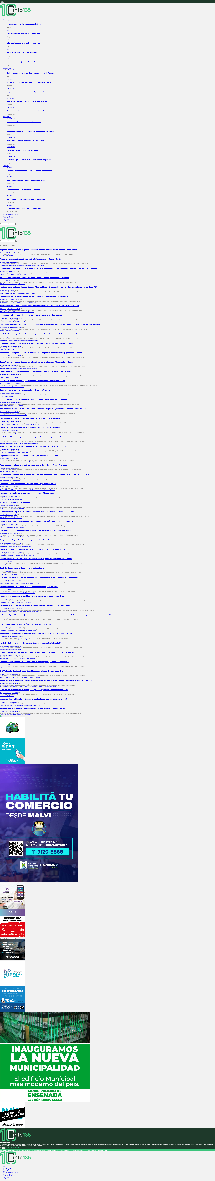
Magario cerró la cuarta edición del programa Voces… (28, 92)
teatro (19, 387)
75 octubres (10, 424)
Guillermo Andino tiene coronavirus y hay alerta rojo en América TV (28, 484)
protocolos (17, 480)
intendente (14, 518)
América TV (10, 490)
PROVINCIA (7, 68)
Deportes (24, 714)
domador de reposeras (11, 639)
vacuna (13, 358)
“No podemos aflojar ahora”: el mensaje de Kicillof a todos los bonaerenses (31, 540)
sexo (29, 602)
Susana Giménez (17, 368)
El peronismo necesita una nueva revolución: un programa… (30, 171)
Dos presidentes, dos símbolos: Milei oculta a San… (26, 180)
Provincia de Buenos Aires (34, 611)
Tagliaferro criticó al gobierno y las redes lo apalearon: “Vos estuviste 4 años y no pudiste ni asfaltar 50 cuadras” (47, 680)
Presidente (37, 705)
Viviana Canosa (48, 536)
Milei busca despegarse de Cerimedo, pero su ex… (26, 62)
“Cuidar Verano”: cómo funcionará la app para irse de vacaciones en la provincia (33, 399)
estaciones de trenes (14, 527)
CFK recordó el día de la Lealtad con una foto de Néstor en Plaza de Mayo (30, 418)
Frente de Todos (19, 340)
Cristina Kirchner (20, 424)
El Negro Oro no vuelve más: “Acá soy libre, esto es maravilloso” (26, 624)
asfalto (1, 686)
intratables (21, 293)
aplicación (2, 405)
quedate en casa (21, 284)
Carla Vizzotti (3, 255)
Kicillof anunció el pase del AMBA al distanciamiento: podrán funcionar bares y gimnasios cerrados (41, 353)
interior (23, 705)
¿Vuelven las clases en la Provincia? (15, 502)
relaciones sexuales (23, 602)
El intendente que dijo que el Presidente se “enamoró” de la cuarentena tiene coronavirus (37, 512)
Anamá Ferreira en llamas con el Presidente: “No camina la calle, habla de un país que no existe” (39, 306)
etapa (17, 452)
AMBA (2, 377)
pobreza (17, 330)
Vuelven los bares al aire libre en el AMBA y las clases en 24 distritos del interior (33, 446)
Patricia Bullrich (40, 536)
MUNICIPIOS (7, 117)
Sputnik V (42, 265)
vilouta (33, 293)
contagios (15, 490)
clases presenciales (5, 452)
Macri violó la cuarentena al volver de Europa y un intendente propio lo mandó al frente (36, 634)
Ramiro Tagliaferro (43, 686)
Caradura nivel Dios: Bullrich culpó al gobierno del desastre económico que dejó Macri (35, 531)
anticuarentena (4, 368)
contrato (6, 321)
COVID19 (3, 518)
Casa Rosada (3, 574)
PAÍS (4, 19)
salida (20, 499)
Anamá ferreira (14, 312)
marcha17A (32, 677)
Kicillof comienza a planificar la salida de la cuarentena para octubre (29, 587)
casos (1, 461)
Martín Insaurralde (24, 658)
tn (29, 621)
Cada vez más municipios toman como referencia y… (27, 141)
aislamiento (3, 302)
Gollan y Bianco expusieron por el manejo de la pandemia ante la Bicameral (31, 428)
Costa (6, 405)
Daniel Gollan (22, 302)
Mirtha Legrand (10, 499)
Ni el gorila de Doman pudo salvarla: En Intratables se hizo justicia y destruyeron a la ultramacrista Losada (44, 409)
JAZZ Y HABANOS (9, 217)
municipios (25, 452)
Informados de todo (45, 490)
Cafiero (2, 321)
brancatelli (2, 293)
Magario (13, 433)
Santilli (30, 564)
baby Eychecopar (12, 677)
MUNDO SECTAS (8, 216)
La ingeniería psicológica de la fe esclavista (24, 209)
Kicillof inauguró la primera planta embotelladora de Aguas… (30, 73)
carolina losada (12, 415)
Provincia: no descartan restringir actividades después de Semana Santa (30, 259)
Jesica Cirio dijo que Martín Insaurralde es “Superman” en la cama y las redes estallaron (37, 652)
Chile (1, 274)
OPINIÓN (6, 166)
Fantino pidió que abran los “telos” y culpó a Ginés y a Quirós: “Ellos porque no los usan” (36, 559)
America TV (3, 490)
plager (30, 293)
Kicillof (25, 340)
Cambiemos (6, 686)
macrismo (29, 340)
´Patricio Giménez (32, 368)
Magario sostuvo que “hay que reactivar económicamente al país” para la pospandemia (36, 549)
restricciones (23, 265)
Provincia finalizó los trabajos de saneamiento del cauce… (29, 82)
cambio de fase (9, 293)
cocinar (2, 583)
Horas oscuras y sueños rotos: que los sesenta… (26, 199)
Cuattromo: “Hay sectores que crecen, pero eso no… (27, 101)
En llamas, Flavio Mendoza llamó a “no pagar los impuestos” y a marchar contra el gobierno (37, 343)
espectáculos (9, 387)
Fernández (19, 705)
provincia (17, 265)
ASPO (9, 443)
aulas (1, 471)
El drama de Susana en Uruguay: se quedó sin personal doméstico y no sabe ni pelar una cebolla (39, 577)
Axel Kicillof (9, 302)
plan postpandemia (17, 555)
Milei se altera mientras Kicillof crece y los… (24, 43)
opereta (26, 293)
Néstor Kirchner (35, 424)
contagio (7, 621)
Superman (32, 658)
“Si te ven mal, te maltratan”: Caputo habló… (24, 24)
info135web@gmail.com (12, 1147)
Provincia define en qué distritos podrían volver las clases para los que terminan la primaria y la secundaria (44, 474)
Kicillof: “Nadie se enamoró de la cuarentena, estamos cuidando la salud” (30, 643)
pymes (23, 555)
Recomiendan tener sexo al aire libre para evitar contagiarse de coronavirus (32, 596)
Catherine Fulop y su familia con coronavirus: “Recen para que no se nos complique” (34, 662)
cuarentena (16, 255)
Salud (16, 377)
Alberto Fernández (5, 312)
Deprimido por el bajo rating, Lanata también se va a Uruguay (25, 390)
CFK (14, 424)
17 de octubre (3, 424)
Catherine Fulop (12, 667)
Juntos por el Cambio (23, 461)
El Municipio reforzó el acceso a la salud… (23, 150)
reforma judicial (52, 686)
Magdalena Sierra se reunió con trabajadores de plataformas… (32, 131)
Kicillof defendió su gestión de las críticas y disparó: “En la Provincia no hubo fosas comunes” (38, 334)
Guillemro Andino (35, 490)
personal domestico (20, 583)
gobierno (26, 312)
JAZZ (5, 221)
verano (22, 387)
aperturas (2, 593)
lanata (12, 396)
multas (7, 696)
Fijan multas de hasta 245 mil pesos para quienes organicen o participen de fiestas (34, 690)
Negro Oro (15, 630)
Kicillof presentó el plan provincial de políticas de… (26, 111)
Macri (24, 639)
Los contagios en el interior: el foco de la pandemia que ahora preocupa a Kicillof (33, 699)
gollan (16, 461)
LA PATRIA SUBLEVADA (11, 214)
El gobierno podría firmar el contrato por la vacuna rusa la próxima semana (31, 315)
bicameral (2, 433)
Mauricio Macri (26, 536)
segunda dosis (30, 265)
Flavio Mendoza (10, 349)
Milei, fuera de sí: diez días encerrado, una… (24, 34)
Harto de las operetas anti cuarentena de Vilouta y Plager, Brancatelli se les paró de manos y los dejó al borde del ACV (48, 287)
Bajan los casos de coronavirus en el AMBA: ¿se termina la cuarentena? (29, 456)
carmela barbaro (4, 415)
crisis (1, 330)
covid (8, 265)
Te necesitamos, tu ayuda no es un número (23, 190)
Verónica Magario (30, 555)
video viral (36, 583)
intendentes (20, 593)
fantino (19, 564)
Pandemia (21, 255)
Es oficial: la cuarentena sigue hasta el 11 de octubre (22, 568)
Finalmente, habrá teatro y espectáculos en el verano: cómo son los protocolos (32, 381)
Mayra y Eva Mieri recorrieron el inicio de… (24, 122)
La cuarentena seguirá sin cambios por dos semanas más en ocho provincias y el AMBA (36, 371)
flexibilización (24, 564)
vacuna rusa (22, 321)
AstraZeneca (3, 265)
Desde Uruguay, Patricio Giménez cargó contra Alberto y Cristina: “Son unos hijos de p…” (36, 362)
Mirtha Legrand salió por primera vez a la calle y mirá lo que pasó (27, 493)
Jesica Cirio (16, 658)
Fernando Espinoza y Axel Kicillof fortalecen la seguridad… (30, 160)
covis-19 (12, 621)
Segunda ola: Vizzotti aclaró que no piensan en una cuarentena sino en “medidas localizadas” (38, 250)
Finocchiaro (15, 471)
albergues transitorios (5, 564)
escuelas (17, 508)
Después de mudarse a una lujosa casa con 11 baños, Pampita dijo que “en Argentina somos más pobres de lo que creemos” (50, 325)
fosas (13, 340)
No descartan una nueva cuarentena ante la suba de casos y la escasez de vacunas (34, 278)
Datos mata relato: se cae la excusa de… (23, 52)
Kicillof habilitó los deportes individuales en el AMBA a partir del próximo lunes (32, 708)
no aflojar (18, 546)
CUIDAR (16, 405)
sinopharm (37, 265)
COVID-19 (10, 255)
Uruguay (24, 368)
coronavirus (6, 274)
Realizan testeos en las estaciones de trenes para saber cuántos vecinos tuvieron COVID (36, 521)
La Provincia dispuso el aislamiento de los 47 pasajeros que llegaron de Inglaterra (34, 296)
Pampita (13, 330)
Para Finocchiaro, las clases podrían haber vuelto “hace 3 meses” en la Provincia (33, 465)
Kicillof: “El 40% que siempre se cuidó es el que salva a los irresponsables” (30, 437)
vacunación (23, 274)
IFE (21, 536)
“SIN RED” (6, 219)
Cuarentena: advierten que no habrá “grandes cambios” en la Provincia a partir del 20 (35, 605)
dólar (9, 330)
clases (4, 471)
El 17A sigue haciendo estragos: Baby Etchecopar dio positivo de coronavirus (32, 671)
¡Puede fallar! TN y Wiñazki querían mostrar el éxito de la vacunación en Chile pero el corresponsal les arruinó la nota (48, 268)
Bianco (8, 611)
